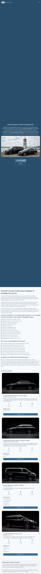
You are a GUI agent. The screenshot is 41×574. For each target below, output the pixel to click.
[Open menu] (39, 2)
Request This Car (20, 414)
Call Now (21, 163)
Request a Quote (20, 160)
